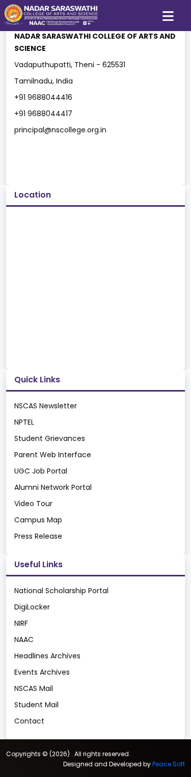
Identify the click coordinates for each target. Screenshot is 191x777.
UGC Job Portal (40, 471)
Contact (29, 721)
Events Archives (42, 672)
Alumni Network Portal (53, 487)
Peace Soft (168, 764)
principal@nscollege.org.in (60, 130)
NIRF (21, 623)
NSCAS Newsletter (45, 406)
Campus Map (38, 520)
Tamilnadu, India (43, 81)
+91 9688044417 (43, 113)
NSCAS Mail (33, 688)
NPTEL (24, 422)
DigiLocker (32, 607)
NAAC (24, 639)
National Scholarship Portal (61, 591)
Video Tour (33, 503)
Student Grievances (49, 438)
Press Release (38, 536)
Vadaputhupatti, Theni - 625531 (69, 65)
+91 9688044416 (43, 97)
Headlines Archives (47, 656)
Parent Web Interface (52, 455)
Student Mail (36, 705)
